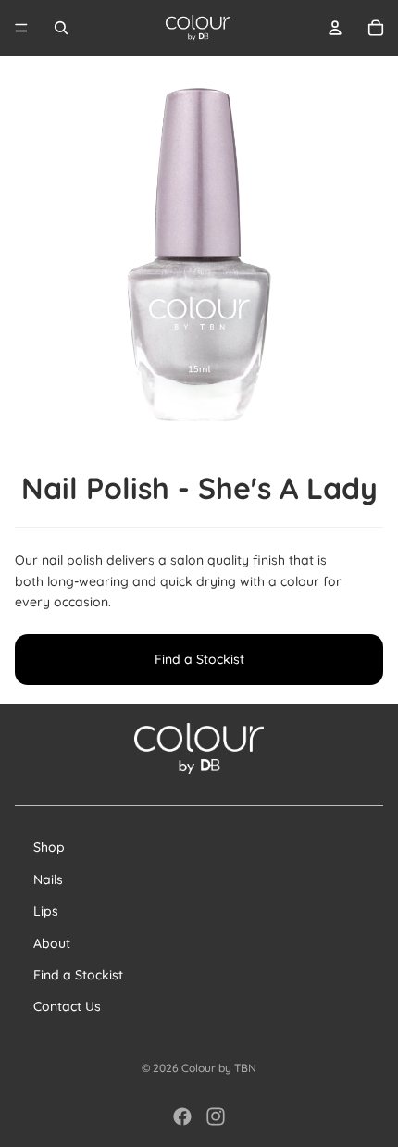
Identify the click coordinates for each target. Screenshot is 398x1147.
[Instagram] (216, 1116)
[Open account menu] (335, 27)
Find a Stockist (199, 659)
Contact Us (67, 1006)
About (51, 943)
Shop (49, 847)
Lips (45, 911)
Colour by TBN (218, 1068)
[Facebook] (182, 1116)
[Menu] (21, 27)
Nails (48, 879)
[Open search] (61, 27)
